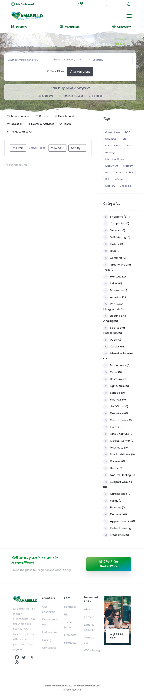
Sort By (75, 148)
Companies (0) (119, 223)
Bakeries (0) (118, 507)
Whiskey (120, 179)
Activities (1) (118, 297)
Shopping (125, 185)
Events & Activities (85, 42)
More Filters (56, 71)
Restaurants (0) (120, 379)
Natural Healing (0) (122, 475)
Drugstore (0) (119, 413)
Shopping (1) (118, 216)
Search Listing (81, 71)
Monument (111, 165)
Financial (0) (118, 399)
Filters (19, 148)
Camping (110, 138)
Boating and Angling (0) (114, 318)
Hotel (123, 138)
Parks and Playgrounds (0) (114, 306)
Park (118, 172)
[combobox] (67, 60)
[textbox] (67, 59)
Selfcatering (112, 145)
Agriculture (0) (119, 386)
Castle (127, 145)
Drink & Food (49, 42)
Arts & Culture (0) (121, 434)
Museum (128, 165)
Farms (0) (116, 500)
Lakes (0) (116, 283)
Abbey (130, 172)
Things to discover (122, 42)
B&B (127, 132)
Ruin (107, 179)
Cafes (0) (116, 372)
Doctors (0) (117, 461)
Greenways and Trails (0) (117, 267)
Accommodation (15, 44)
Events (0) (116, 427)
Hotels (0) (116, 244)
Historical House (115, 159)
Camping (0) (118, 258)
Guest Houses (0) (121, 420)
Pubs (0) (115, 339)
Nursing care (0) (120, 494)
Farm (108, 172)
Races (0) (116, 468)
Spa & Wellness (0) (122, 454)
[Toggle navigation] (129, 16)
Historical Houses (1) (118, 356)
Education (67, 44)
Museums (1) (118, 290)
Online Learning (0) (122, 528)
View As (56, 148)
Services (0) (117, 230)
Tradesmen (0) (119, 535)
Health (106, 44)
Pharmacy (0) (119, 447)
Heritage (110, 152)
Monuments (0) (120, 365)
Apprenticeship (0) (122, 521)
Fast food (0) (118, 514)
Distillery (110, 185)
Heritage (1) (118, 276)
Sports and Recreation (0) (114, 330)
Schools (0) (117, 393)
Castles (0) (117, 346)
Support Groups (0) (117, 484)
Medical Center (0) (122, 441)
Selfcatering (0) (120, 237)
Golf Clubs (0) (119, 406)
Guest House (112, 132)
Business (33, 44)
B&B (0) (115, 251)
